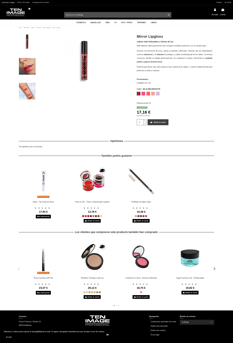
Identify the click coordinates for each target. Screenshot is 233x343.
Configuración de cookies (40, 2)
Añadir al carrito (160, 122)
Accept (9, 337)
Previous (18, 268)
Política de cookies (158, 330)
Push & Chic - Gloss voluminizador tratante (92, 202)
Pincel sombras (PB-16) (43, 278)
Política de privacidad (159, 326)
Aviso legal (155, 335)
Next (214, 268)
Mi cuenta (228, 2)
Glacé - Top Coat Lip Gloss (43, 202)
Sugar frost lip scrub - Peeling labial (190, 278)
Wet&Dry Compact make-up (92, 278)
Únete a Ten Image (23, 2)
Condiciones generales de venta (163, 322)
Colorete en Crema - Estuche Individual (141, 278)
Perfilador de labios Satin (141, 202)
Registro (219, 2)
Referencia (141, 103)
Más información (43, 216)
